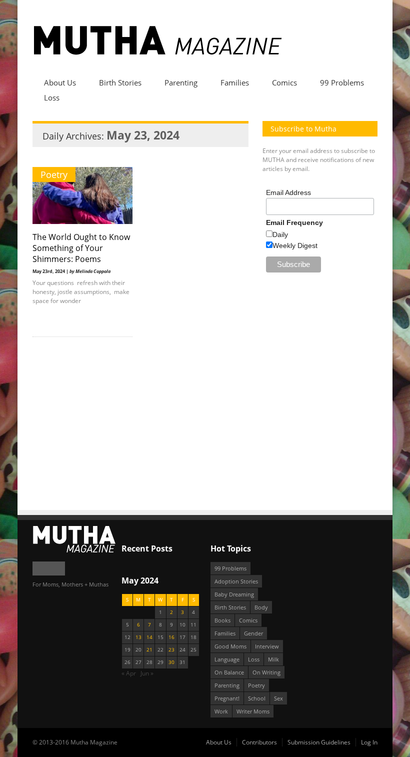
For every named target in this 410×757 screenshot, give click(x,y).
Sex (278, 698)
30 (171, 662)
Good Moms (230, 646)
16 (171, 637)
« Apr (129, 673)
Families (234, 83)
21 (149, 649)
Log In (369, 742)
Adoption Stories (236, 581)
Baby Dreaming (234, 594)
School (257, 698)
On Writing (266, 672)
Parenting (181, 83)
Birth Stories (120, 83)
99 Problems (342, 83)
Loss (52, 97)
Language (227, 659)
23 (171, 649)
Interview (267, 646)
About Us (60, 83)
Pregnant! (227, 698)
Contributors (259, 742)
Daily (280, 234)
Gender (253, 633)
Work (221, 711)
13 (139, 637)
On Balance (229, 672)
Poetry (54, 174)
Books (222, 620)
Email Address (288, 192)
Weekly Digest (295, 246)
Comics (284, 83)
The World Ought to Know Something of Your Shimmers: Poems (81, 248)
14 (149, 637)
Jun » (147, 673)
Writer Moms (253, 711)
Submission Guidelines (319, 742)
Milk (273, 659)
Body (261, 607)
